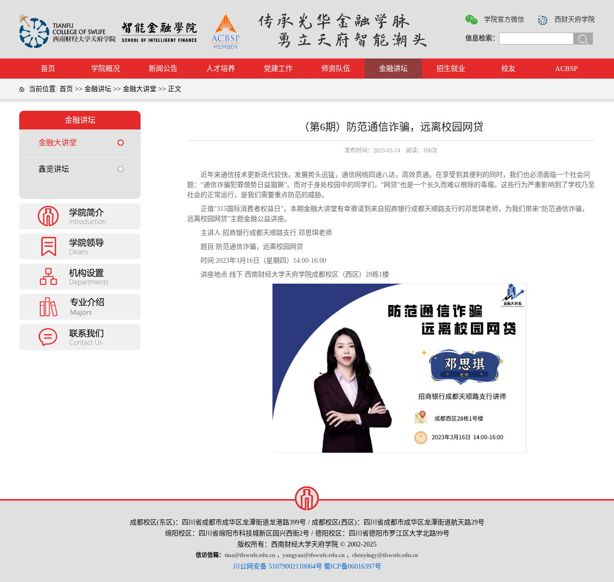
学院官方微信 (504, 19)
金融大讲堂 (139, 89)
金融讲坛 (393, 68)
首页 (48, 68)
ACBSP (566, 68)
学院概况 (105, 68)
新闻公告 (163, 68)
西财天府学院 (575, 19)
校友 (508, 68)
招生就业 (451, 68)
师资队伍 (335, 68)
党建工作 (278, 68)
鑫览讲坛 (53, 169)
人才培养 (220, 68)
